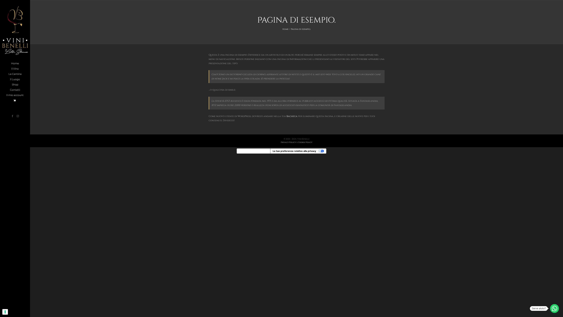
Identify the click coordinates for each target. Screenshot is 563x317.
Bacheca (291, 116)
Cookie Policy (305, 142)
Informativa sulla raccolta (253, 151)
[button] (554, 308)
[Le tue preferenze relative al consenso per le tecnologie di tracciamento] (5, 312)
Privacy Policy (288, 142)
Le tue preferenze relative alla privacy (294, 151)
